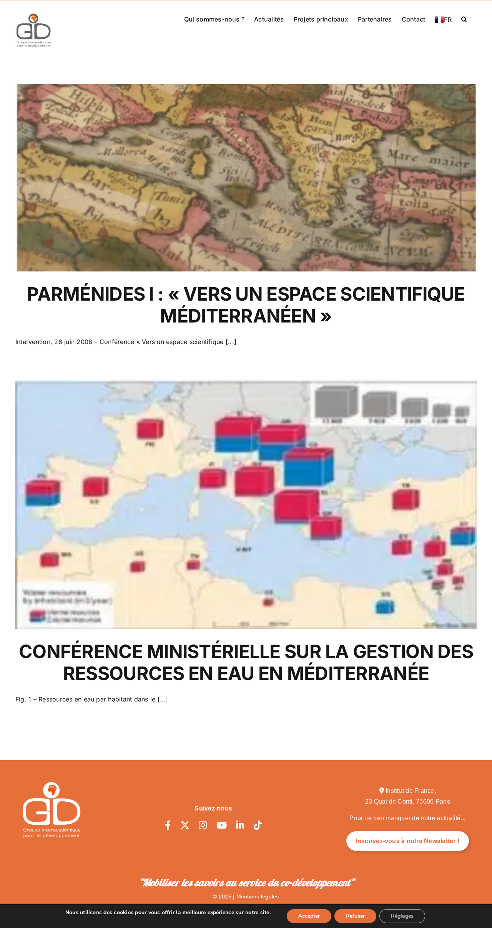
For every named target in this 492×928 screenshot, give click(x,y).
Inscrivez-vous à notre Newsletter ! (407, 841)
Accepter (309, 916)
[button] (464, 18)
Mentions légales (257, 896)
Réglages (402, 916)
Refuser (355, 916)
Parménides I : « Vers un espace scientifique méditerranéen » (246, 305)
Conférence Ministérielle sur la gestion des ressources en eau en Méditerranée (246, 662)
